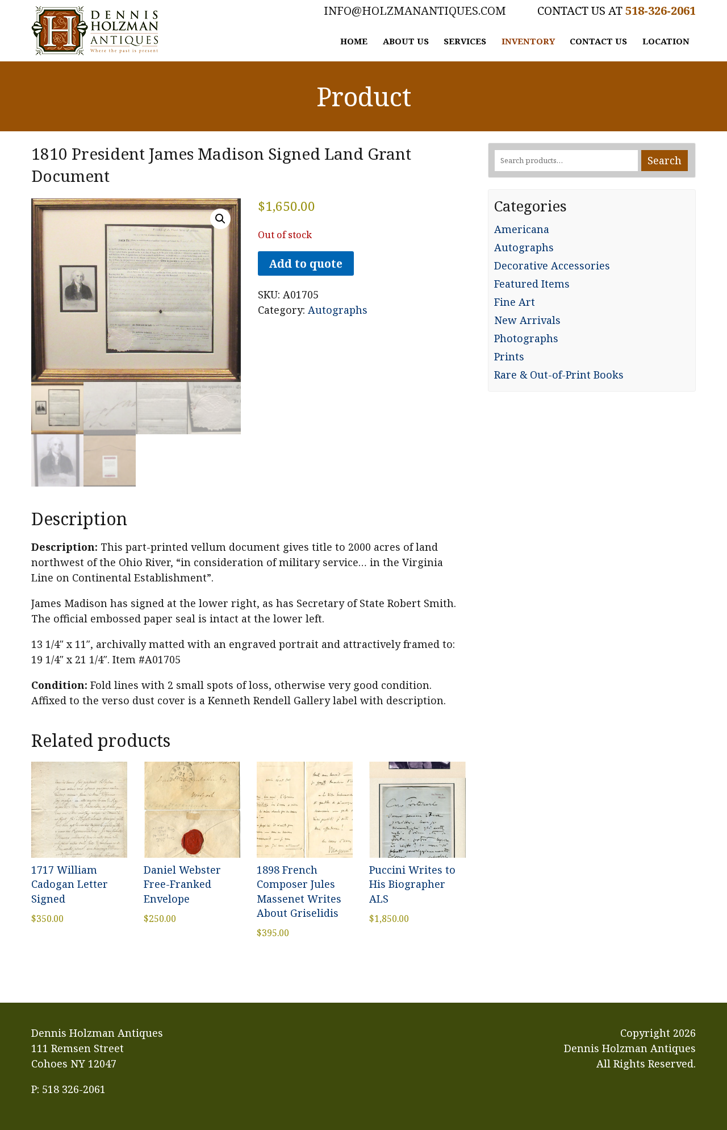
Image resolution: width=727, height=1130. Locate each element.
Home (353, 41)
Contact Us (598, 41)
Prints (509, 356)
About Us (406, 41)
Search (664, 160)
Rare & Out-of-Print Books (559, 374)
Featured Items (532, 283)
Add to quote (305, 263)
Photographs (526, 338)
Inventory (528, 41)
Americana (521, 229)
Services (465, 41)
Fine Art (514, 302)
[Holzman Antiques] (94, 31)
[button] (220, 219)
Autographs (337, 310)
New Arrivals (527, 320)
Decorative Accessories (552, 265)
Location (666, 41)
